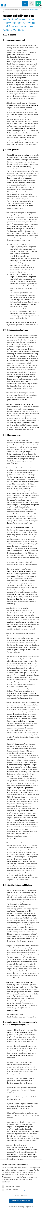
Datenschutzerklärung (16, 1207)
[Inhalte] (25, 3)
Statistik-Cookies (11, 1190)
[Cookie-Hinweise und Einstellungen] (24, 1186)
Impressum (29, 1207)
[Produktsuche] (31, 3)
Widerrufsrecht (34, 9)
